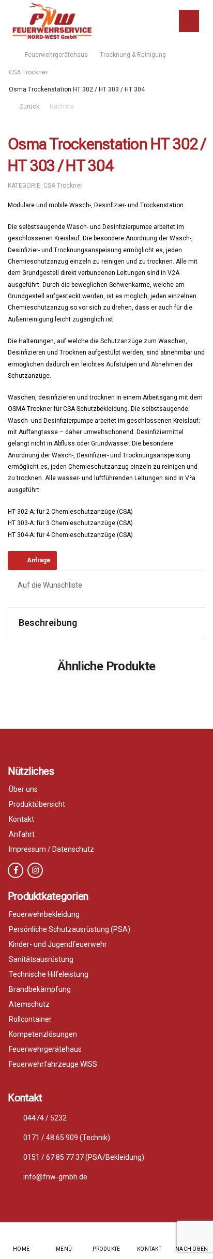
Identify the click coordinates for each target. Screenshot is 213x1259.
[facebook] (15, 870)
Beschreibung (48, 622)
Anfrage (39, 560)
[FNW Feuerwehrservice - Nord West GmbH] (52, 21)
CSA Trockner (28, 72)
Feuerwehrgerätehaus (56, 54)
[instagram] (35, 870)
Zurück (27, 106)
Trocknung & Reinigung (133, 54)
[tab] (106, 623)
